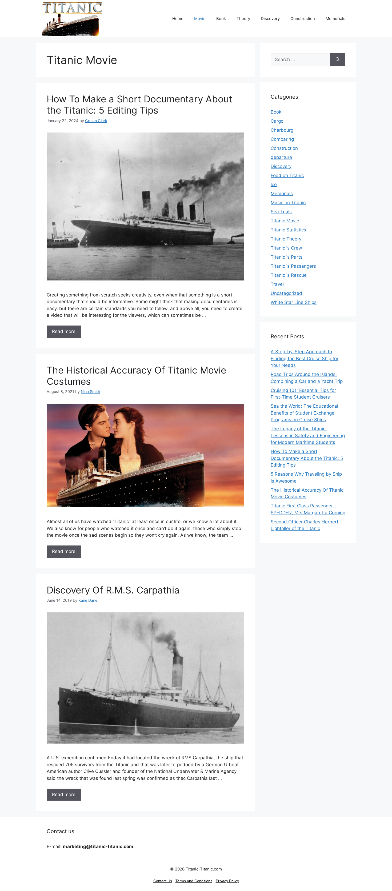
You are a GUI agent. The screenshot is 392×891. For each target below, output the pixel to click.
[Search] (337, 59)
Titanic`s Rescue (289, 275)
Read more (63, 331)
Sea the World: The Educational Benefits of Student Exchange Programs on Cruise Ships (304, 412)
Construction (302, 18)
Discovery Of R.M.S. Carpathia (113, 590)
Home (177, 18)
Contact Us (162, 881)
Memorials (335, 18)
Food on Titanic (287, 175)
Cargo (277, 121)
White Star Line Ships (294, 302)
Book (221, 18)
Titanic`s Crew (286, 248)
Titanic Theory (286, 239)
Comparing (282, 139)
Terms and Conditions (193, 881)
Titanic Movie (285, 220)
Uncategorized (286, 293)
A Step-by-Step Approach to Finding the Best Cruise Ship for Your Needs (304, 358)
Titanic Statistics (288, 229)
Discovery (270, 18)
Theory (243, 18)
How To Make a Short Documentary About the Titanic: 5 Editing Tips (139, 104)
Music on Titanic (288, 202)
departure (281, 157)
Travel (277, 284)
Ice (274, 184)
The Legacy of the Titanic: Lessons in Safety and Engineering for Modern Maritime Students (308, 435)
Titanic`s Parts (286, 257)
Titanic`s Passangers (293, 266)
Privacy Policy (227, 881)
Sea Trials (281, 211)
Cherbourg (282, 130)
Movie (200, 18)
